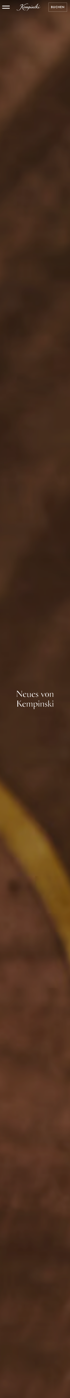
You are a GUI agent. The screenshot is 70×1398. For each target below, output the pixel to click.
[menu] (6, 7)
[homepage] (28, 7)
